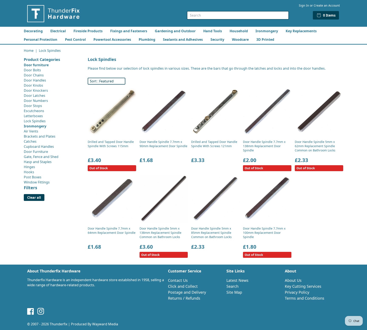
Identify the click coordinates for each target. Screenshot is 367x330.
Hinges (29, 167)
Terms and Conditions (304, 298)
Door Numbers (36, 100)
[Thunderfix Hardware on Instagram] (40, 311)
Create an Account (327, 5)
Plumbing (147, 39)
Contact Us (178, 280)
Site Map (234, 292)
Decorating (33, 31)
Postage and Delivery (187, 292)
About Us (293, 280)
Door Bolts (32, 70)
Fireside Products (88, 31)
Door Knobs (33, 85)
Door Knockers (36, 90)
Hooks (29, 172)
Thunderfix (58, 324)
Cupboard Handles (39, 146)
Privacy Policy (297, 292)
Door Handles (35, 80)
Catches (30, 141)
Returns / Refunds (184, 298)
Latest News (237, 280)
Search (232, 286)
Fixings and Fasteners (128, 31)
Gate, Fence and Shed (41, 156)
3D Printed (265, 39)
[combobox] (238, 15)
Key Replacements (301, 31)
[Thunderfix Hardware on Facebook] (30, 311)
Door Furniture (36, 151)
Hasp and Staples (38, 161)
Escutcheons (34, 111)
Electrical (58, 31)
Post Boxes (32, 177)
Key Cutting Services (303, 286)
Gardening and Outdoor (175, 31)
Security (217, 39)
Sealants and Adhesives (183, 39)
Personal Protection (40, 39)
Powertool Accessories (112, 39)
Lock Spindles (35, 121)
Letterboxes (33, 116)
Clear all (34, 197)
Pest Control (75, 39)
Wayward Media (105, 324)
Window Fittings (37, 182)
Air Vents (31, 131)
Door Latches (34, 95)
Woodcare (240, 39)
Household (239, 31)
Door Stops (33, 105)
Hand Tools (212, 31)
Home (29, 50)
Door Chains (34, 75)
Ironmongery (266, 31)
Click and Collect (183, 286)
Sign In (304, 5)
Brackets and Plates (39, 136)
